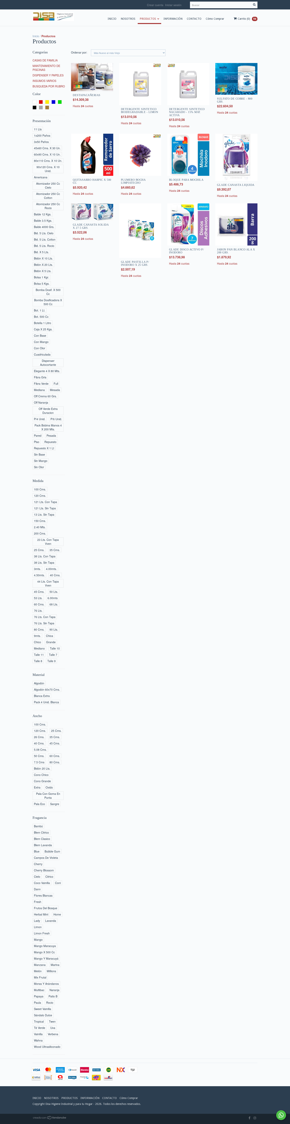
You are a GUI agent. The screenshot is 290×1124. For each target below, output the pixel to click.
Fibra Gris (40, 377)
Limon (38, 927)
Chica (49, 636)
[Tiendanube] (50, 1118)
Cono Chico (41, 775)
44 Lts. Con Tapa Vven (48, 583)
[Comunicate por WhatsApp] (281, 1115)
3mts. (37, 569)
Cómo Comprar (215, 18)
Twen (52, 1021)
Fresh (37, 902)
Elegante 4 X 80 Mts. (47, 371)
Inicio (36, 36)
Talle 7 (53, 655)
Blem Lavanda (43, 845)
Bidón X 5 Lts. (42, 271)
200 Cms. (40, 533)
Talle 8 (38, 661)
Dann (37, 889)
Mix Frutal (40, 977)
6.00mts (53, 598)
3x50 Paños (41, 142)
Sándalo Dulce (43, 1015)
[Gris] (41, 107)
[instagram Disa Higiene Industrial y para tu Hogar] (255, 1118)
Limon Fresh (42, 933)
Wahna (38, 1040)
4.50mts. (39, 575)
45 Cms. (39, 592)
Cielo (37, 876)
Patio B (53, 996)
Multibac (39, 990)
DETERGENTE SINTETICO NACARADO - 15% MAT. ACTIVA (187, 112)
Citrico (49, 876)
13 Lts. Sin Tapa (44, 514)
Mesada (55, 390)
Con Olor (39, 348)
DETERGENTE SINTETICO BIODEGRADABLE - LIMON (139, 111)
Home (57, 914)
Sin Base (39, 454)
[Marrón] (47, 107)
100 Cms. (40, 489)
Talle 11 (39, 655)
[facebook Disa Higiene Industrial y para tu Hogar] (249, 1118)
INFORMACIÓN (173, 18)
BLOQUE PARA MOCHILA (186, 179)
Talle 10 (55, 648)
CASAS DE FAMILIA (45, 60)
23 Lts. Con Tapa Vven (48, 542)
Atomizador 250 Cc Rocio (48, 206)
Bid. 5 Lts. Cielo (43, 233)
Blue (36, 851)
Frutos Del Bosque (45, 908)
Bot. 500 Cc (41, 317)
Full (56, 383)
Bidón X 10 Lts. (43, 258)
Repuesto (50, 442)
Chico (37, 642)
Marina (55, 965)
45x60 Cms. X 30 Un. (47, 148)
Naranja (54, 990)
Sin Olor (39, 467)
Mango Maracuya (45, 946)
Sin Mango (40, 461)
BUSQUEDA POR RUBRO (49, 86)
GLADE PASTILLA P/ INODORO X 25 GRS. (135, 263)
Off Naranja (41, 402)
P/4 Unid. (39, 419)
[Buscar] (254, 5)
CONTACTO (194, 18)
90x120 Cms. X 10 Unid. (48, 169)
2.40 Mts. (40, 527)
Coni (58, 883)
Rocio (49, 1002)
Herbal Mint (41, 914)
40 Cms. (55, 575)
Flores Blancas (43, 895)
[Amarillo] (47, 102)
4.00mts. (51, 569)
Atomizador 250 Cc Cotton (48, 196)
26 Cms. (39, 737)
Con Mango (41, 342)
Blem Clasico (42, 839)
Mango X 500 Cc (44, 952)
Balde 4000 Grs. (44, 227)
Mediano (39, 648)
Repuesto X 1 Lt (44, 448)
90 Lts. (54, 629)
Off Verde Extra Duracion (48, 411)
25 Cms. (39, 550)
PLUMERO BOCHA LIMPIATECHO (133, 181)
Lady (37, 921)
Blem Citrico (41, 832)
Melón (38, 971)
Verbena (53, 1034)
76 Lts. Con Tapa (44, 617)
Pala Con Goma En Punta (48, 796)
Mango (38, 939)
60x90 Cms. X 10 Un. (47, 154)
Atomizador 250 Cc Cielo (48, 185)
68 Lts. (54, 604)
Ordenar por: (79, 52)
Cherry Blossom (44, 870)
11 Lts (38, 129)
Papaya (38, 996)
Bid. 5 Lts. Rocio (44, 246)
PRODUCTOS (148, 18)
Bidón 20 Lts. (42, 768)
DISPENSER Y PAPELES (48, 75)
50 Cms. (39, 756)
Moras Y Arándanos (46, 984)
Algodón (39, 683)
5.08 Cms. (40, 749)
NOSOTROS (128, 18)
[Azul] (53, 102)
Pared (37, 435)
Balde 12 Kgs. (42, 214)
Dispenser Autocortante (48, 363)
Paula (37, 1002)
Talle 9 (51, 661)
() (247, 18)
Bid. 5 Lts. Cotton (44, 239)
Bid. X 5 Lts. (41, 252)
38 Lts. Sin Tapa (44, 562)
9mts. (37, 636)
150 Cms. (40, 521)
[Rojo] (41, 102)
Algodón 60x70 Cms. (47, 689)
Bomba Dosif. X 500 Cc (48, 292)
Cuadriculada (42, 354)
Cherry (38, 864)
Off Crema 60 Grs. (45, 396)
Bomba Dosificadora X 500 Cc (48, 302)
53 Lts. (38, 598)
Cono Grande (42, 781)
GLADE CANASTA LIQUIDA (235, 184)
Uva (52, 1028)
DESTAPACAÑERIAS (86, 95)
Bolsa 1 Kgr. (41, 277)
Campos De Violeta (46, 858)
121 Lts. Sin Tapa (45, 508)
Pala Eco (39, 804)
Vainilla (38, 1034)
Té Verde (39, 1028)
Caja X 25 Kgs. (43, 329)
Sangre (54, 804)
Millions (51, 971)
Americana (40, 177)
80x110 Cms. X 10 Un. (48, 161)
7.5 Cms (39, 762)
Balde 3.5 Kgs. (43, 220)
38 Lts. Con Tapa (44, 556)
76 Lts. (38, 611)
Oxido (49, 787)
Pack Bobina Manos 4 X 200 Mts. (48, 427)
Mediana (39, 390)
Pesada (51, 435)
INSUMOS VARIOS (44, 81)
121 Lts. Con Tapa (45, 502)
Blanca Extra (42, 696)
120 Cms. (40, 496)
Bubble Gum (52, 851)
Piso (36, 442)
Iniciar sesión (173, 5)
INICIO (112, 18)
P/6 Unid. (56, 419)
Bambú (38, 826)
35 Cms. (55, 550)
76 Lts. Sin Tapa (44, 623)
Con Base (40, 335)
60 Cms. (39, 604)
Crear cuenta (155, 5)
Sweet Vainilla (42, 1009)
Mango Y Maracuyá (46, 958)
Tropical (39, 1021)
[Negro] (34, 107)
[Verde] (60, 102)
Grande (51, 642)
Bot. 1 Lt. (39, 310)
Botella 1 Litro (42, 323)
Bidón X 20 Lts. (43, 265)
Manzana (40, 965)
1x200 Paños (42, 135)
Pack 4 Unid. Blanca (46, 702)
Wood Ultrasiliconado (47, 1047)
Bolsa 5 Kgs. (42, 283)
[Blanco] (34, 102)
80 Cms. (39, 629)
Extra (37, 787)
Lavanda (50, 921)
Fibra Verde (41, 383)
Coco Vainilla (42, 883)
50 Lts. (54, 592)
